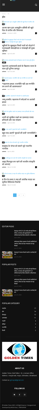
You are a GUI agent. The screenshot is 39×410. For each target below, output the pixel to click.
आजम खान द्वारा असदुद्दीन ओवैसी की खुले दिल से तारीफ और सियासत (17, 29)
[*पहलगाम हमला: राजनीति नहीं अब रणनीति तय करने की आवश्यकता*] (19, 79)
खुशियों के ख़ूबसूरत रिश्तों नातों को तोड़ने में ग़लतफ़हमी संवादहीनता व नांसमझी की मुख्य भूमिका (18, 48)
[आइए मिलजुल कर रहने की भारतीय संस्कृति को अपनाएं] (19, 158)
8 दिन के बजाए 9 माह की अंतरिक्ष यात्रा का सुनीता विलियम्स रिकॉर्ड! (18, 180)
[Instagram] (25, 395)
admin (4, 33)
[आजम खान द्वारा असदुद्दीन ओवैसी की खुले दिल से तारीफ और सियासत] (19, 23)
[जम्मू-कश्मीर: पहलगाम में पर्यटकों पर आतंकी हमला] (19, 96)
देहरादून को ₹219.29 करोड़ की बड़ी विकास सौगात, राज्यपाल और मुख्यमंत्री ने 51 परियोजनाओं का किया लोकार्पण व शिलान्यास (25, 233)
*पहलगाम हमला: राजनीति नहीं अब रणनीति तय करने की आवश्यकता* (18, 85)
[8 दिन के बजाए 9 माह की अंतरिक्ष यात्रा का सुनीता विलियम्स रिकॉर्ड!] (19, 174)
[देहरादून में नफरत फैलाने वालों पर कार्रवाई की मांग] (7, 255)
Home (4, 14)
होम (3, 24)
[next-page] (23, 195)
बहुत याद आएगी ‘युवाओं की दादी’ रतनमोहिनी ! (19, 133)
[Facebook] (19, 395)
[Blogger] (14, 395)
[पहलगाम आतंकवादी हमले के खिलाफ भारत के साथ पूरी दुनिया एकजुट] (19, 61)
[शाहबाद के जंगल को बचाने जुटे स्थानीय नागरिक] (19, 142)
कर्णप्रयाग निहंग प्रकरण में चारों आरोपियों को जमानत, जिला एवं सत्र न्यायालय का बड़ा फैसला (25, 243)
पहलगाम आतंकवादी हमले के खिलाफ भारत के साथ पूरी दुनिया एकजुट (19, 67)
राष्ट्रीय (4, 62)
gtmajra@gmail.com (17, 380)
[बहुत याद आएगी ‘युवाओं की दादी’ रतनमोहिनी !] (19, 129)
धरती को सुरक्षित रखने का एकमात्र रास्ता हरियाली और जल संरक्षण (18, 118)
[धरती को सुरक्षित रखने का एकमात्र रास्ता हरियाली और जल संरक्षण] (19, 112)
